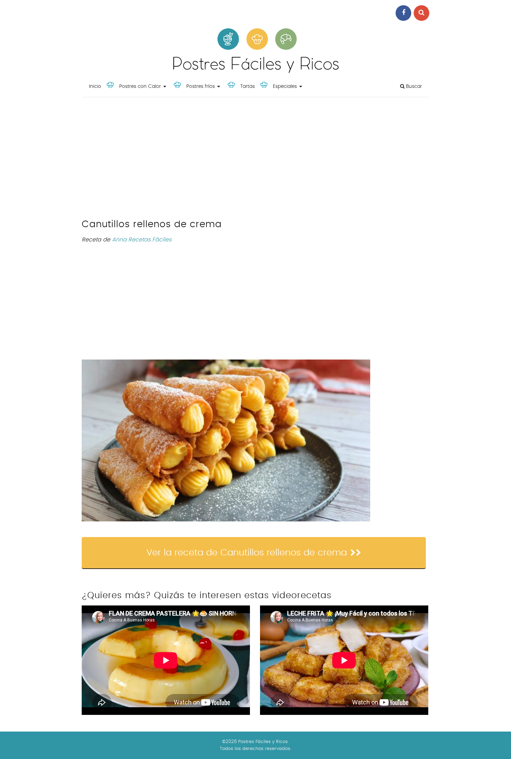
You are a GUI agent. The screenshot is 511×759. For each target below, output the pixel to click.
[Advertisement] (255, 159)
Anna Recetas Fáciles (141, 239)
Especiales (285, 86)
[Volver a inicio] (255, 71)
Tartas (247, 86)
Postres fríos (200, 86)
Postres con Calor (140, 86)
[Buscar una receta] (421, 13)
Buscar (413, 86)
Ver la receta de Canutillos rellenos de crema (246, 552)
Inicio (95, 86)
